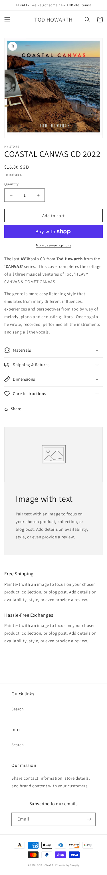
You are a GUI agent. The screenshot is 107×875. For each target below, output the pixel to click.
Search (17, 709)
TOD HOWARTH (46, 864)
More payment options (53, 245)
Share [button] (16, 408)
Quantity (11, 184)
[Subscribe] (89, 819)
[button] (7, 19)
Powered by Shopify (67, 864)
